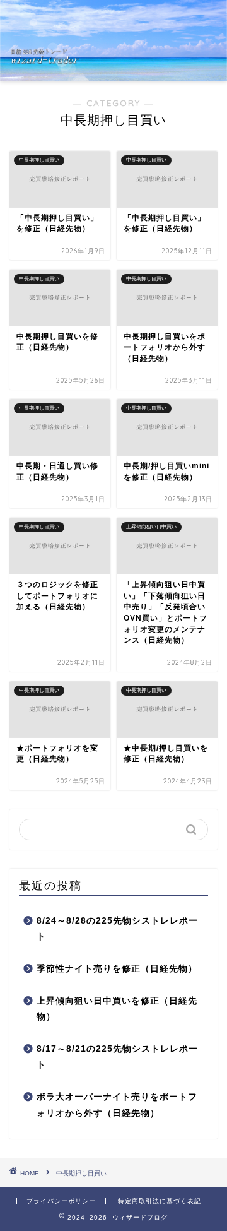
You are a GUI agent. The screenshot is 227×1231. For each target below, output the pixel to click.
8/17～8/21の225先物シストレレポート (117, 1057)
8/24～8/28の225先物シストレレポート (117, 929)
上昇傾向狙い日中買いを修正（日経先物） (117, 1009)
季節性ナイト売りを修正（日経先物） (117, 968)
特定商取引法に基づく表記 (159, 1201)
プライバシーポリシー (61, 1201)
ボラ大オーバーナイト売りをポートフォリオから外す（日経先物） (117, 1105)
